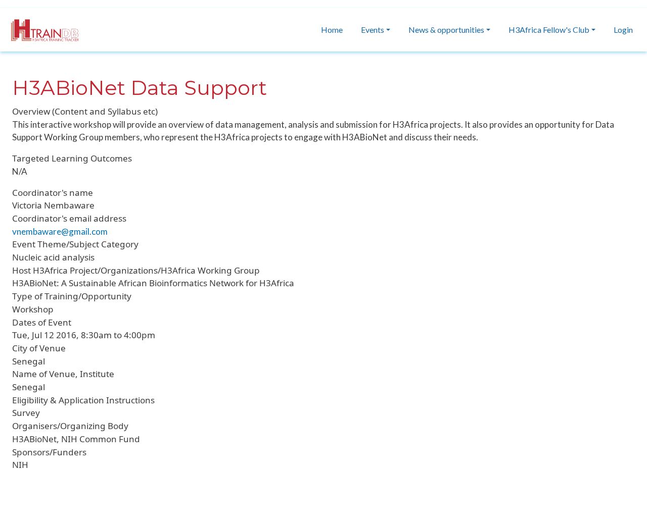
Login (623, 29)
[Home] (39, 29)
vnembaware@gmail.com (60, 231)
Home (332, 29)
